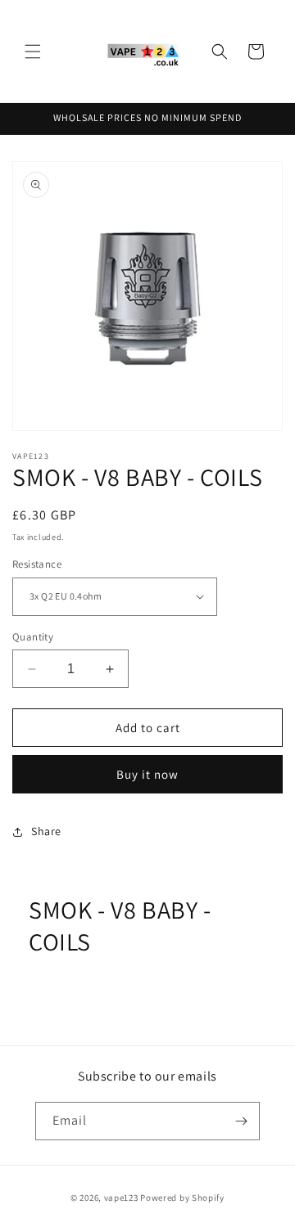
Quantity (32, 637)
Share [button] (46, 831)
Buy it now (147, 774)
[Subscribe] (241, 1121)
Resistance (36, 564)
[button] (33, 52)
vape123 (121, 1197)
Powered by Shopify (182, 1197)
